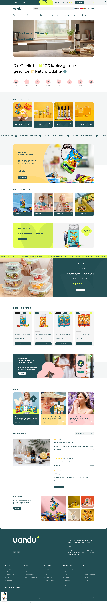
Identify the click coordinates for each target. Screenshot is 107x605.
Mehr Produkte (89, 307)
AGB (14, 598)
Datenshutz (26, 598)
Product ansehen (58, 486)
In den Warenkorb (22, 343)
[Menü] (6, 592)
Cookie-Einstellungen (35, 598)
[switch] (4, 600)
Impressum (19, 598)
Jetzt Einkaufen (80, 2)
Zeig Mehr (90, 389)
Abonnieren (22, 373)
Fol (93, 597)
